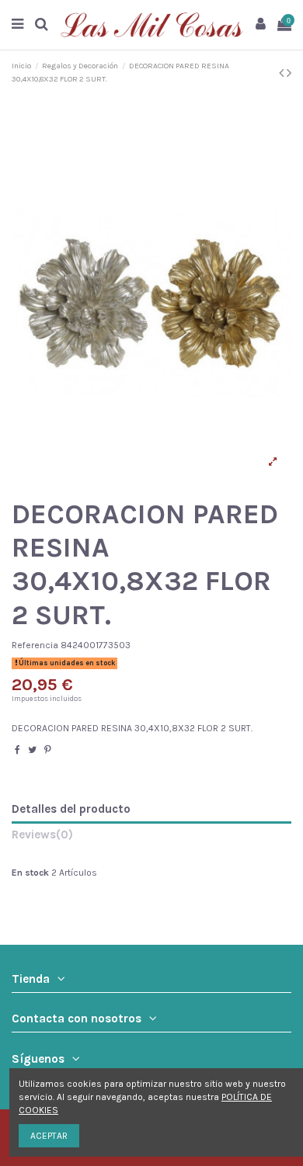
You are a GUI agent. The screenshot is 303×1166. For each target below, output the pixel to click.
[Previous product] (283, 73)
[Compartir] (17, 749)
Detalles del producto (71, 809)
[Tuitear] (32, 749)
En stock (30, 872)
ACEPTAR (49, 1135)
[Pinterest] (47, 749)
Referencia (35, 645)
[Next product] (289, 73)
